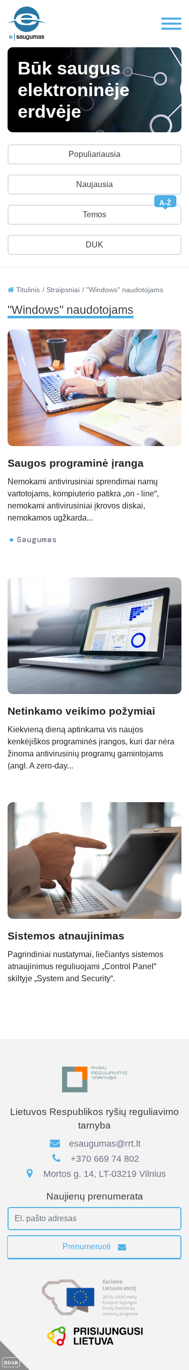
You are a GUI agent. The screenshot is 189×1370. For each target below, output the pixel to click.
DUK (94, 244)
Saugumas (37, 539)
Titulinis (27, 290)
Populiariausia (94, 154)
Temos (127, 212)
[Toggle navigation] (171, 24)
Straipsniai (63, 290)
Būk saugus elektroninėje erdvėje (74, 90)
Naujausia (94, 184)
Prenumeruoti (87, 1246)
